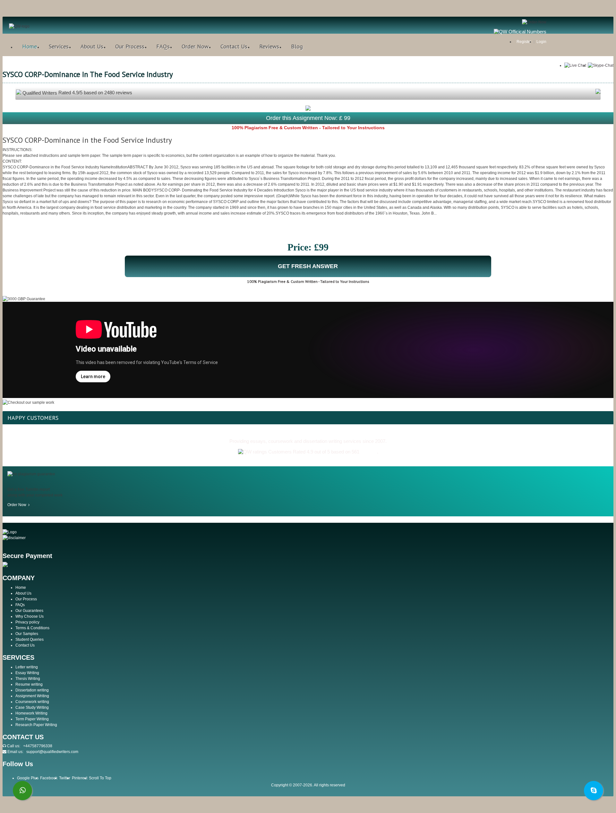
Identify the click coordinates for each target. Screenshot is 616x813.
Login (541, 41)
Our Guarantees (29, 610)
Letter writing (26, 667)
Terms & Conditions (32, 628)
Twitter (64, 778)
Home (29, 46)
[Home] (19, 26)
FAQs (163, 46)
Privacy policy (27, 622)
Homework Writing (31, 713)
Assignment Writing (32, 696)
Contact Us (233, 46)
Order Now (195, 46)
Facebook (48, 778)
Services (59, 46)
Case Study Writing (32, 707)
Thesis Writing (27, 678)
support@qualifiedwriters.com (52, 751)
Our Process (129, 46)
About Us (92, 46)
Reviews (269, 46)
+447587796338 (37, 746)
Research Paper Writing (36, 725)
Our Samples (26, 633)
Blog (297, 46)
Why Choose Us (29, 616)
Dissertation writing (32, 690)
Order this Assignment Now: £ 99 (308, 118)
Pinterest (79, 778)
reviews (369, 451)
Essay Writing (27, 673)
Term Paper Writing (32, 719)
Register (524, 41)
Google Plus (27, 778)
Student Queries (29, 639)
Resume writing (29, 684)
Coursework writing (32, 701)
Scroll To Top (100, 778)
